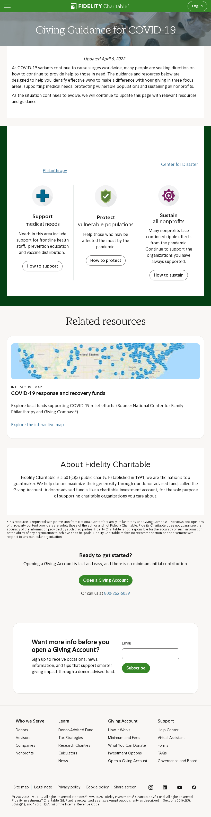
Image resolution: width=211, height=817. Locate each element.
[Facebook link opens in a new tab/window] (194, 787)
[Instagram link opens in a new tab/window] (151, 787)
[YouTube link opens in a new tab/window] (179, 787)
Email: (126, 644)
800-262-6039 (117, 594)
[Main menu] (7, 6)
